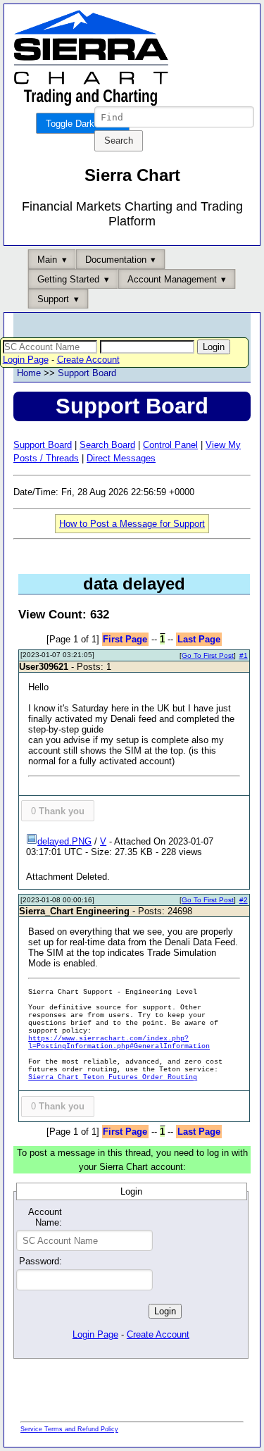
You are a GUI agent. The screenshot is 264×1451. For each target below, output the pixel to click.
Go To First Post (208, 655)
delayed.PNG (64, 841)
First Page (125, 639)
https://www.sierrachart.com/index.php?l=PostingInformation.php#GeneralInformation (119, 1042)
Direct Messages (121, 458)
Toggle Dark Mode (83, 123)
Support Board (87, 373)
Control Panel (170, 445)
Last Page (198, 639)
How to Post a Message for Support (132, 523)
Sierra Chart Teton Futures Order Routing (112, 1077)
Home (29, 373)
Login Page (26, 359)
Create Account (88, 359)
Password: (40, 1261)
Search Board (107, 445)
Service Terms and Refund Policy (69, 1429)
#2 (243, 900)
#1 (243, 655)
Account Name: (45, 1217)
